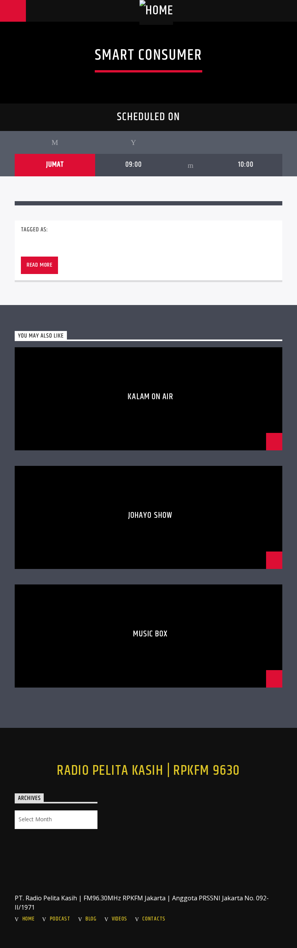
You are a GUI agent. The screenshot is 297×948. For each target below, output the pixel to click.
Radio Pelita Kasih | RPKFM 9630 (148, 771)
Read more (40, 265)
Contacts (154, 919)
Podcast (60, 919)
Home (28, 919)
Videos (119, 919)
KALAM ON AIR (150, 396)
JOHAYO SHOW (150, 515)
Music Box (150, 634)
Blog (91, 919)
